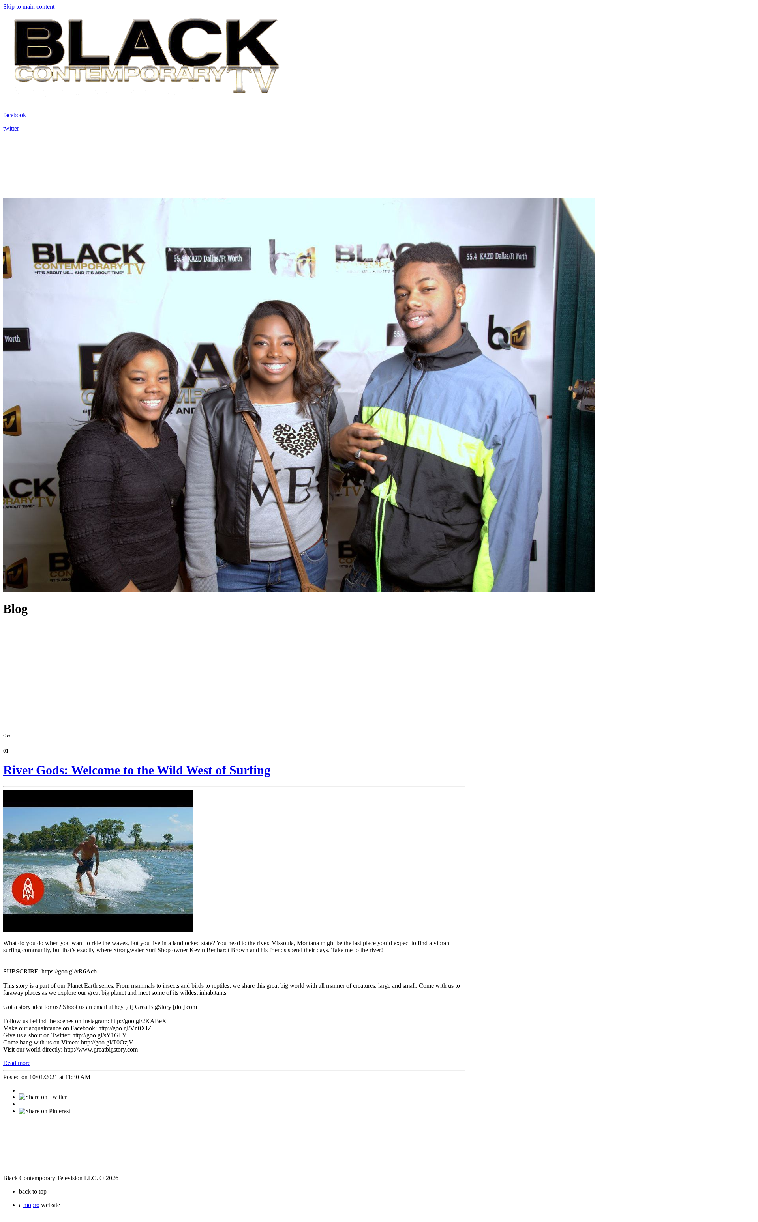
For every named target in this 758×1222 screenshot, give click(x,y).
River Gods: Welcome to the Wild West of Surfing (136, 770)
